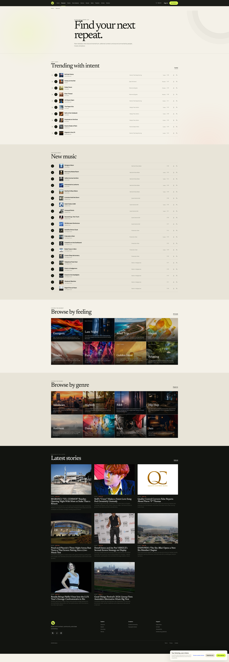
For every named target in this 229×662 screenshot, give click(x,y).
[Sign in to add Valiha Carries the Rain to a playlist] (176, 179)
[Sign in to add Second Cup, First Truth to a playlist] (176, 217)
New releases (75, 3)
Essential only (210, 655)
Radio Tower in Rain (70, 249)
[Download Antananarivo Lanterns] (173, 185)
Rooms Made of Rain (70, 126)
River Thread (68, 94)
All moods (175, 314)
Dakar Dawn (68, 87)
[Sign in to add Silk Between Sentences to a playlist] (176, 224)
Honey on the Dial (69, 81)
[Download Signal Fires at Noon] (173, 288)
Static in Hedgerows (136, 262)
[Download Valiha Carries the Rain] (173, 179)
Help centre (159, 624)
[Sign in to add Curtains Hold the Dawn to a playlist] (176, 198)
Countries (103, 629)
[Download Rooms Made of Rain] (173, 126)
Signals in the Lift (69, 132)
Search (102, 627)
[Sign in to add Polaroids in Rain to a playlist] (176, 237)
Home (58, 3)
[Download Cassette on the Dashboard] (173, 243)
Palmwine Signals (133, 88)
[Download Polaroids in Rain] (173, 237)
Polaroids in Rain (135, 230)
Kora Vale (66, 89)
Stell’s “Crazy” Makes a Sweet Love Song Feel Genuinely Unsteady (112, 500)
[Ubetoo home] (52, 3)
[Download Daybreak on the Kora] (173, 120)
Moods (87, 3)
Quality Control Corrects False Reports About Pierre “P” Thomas (155, 500)
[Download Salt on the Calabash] (173, 113)
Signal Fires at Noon (70, 288)
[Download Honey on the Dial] (173, 81)
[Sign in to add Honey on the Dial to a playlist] (176, 81)
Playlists (97, 3)
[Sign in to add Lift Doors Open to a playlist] (176, 101)
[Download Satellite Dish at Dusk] (173, 230)
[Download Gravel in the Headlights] (173, 275)
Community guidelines (161, 631)
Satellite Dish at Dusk (71, 230)
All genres (175, 387)
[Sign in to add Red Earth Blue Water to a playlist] (176, 191)
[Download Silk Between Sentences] (173, 224)
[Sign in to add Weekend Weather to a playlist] (176, 282)
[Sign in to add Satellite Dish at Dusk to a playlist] (176, 230)
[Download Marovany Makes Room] (173, 172)
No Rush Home (69, 74)
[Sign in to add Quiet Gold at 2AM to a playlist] (176, 204)
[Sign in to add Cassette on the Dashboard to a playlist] (176, 243)
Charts (69, 3)
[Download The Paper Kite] (173, 107)
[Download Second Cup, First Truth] (173, 217)
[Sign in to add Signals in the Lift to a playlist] (176, 133)
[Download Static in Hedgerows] (173, 269)
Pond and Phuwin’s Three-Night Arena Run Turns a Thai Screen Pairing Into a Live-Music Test (71, 550)
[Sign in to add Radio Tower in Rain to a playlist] (176, 250)
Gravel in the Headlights (71, 275)
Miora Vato (67, 167)
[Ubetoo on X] (52, 633)
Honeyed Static (69, 210)
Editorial (176, 460)
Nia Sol (66, 82)
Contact (158, 627)
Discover (63, 3)
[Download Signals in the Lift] (173, 133)
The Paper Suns (68, 231)
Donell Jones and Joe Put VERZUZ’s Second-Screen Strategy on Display (111, 549)
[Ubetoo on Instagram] (61, 633)
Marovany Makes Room (71, 172)
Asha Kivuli (67, 127)
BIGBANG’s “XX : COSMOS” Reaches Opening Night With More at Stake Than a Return (70, 501)
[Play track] (55, 75)
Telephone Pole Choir (71, 262)
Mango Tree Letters (134, 107)
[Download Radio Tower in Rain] (173, 250)
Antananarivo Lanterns (71, 184)
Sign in (166, 3)
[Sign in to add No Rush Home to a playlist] (176, 75)
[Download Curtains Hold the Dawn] (173, 198)
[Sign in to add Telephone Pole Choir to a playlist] (176, 262)
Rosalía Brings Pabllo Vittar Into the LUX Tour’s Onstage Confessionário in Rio (70, 598)
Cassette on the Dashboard (73, 243)
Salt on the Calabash (70, 113)
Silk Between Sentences (72, 223)
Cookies (176, 643)
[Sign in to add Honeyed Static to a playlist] (176, 211)
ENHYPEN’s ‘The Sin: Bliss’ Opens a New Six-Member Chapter (157, 549)
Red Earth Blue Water (136, 166)
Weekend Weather (70, 281)
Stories (108, 3)
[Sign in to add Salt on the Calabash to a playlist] (176, 113)
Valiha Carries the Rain (71, 178)
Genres (82, 3)
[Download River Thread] (173, 94)
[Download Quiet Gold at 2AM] (173, 204)
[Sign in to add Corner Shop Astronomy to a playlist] (176, 256)
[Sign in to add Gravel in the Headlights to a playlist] (176, 275)
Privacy (171, 643)
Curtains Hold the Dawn (71, 197)
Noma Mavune (67, 76)
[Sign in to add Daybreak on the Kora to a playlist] (176, 120)
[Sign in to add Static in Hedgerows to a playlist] (176, 269)
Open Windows (132, 81)
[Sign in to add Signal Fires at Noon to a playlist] (176, 288)
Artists (103, 3)
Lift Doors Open (69, 100)
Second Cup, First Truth (71, 217)
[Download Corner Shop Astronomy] (173, 256)
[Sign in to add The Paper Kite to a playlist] (176, 107)
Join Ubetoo (174, 3)
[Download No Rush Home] (173, 75)
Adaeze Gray (67, 199)
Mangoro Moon (69, 165)
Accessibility (159, 629)
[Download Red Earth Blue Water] (173, 191)
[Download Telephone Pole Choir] (173, 262)
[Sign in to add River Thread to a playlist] (176, 94)
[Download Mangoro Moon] (173, 166)
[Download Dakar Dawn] (173, 88)
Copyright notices (132, 627)
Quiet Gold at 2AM (135, 198)
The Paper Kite (69, 107)
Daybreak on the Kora (71, 119)
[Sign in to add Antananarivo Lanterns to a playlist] (176, 185)
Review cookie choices (198, 655)
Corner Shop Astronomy (71, 255)
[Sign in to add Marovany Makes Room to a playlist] (176, 172)
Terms (166, 643)
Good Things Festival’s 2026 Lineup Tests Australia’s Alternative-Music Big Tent (113, 598)
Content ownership (133, 624)
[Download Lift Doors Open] (173, 101)
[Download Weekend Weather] (173, 282)
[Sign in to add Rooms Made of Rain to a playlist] (176, 126)
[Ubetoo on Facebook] (57, 633)
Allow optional (220, 655)
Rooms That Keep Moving (136, 75)
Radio (92, 3)
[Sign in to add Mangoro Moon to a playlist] (176, 166)
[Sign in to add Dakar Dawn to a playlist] (176, 88)
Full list (176, 68)
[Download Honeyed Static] (173, 211)
